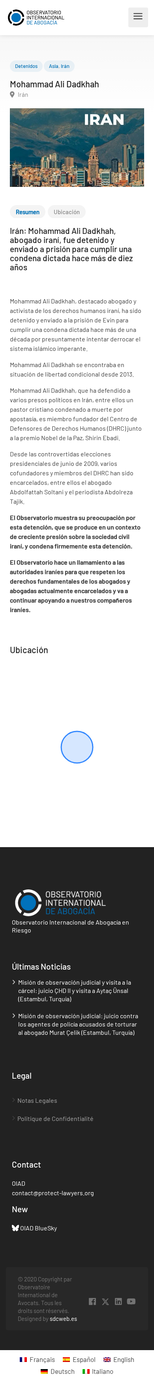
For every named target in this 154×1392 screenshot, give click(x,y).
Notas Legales (37, 1100)
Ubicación (67, 211)
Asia (53, 66)
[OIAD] (42, 17)
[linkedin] (118, 1302)
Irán (65, 66)
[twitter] (105, 1302)
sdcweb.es (63, 1318)
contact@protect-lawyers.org (53, 1192)
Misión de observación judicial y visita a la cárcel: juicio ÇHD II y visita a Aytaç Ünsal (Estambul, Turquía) (74, 990)
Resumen (27, 211)
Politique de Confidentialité (55, 1118)
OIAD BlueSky (38, 1228)
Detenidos (26, 66)
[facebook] (92, 1302)
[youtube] (131, 1302)
